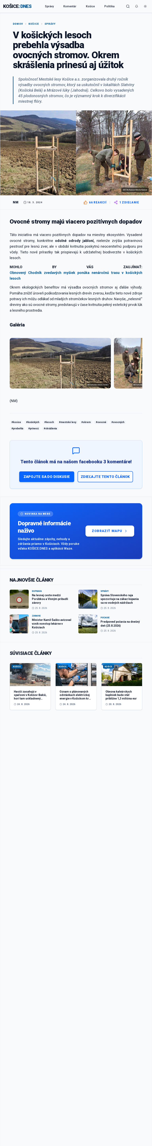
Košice (90, 6)
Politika (109, 6)
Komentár (69, 6)
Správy (49, 6)
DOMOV (18, 24)
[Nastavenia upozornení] (136, 6)
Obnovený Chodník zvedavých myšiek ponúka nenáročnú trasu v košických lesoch (76, 275)
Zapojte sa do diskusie (47, 477)
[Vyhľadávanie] (127, 6)
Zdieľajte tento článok (105, 477)
